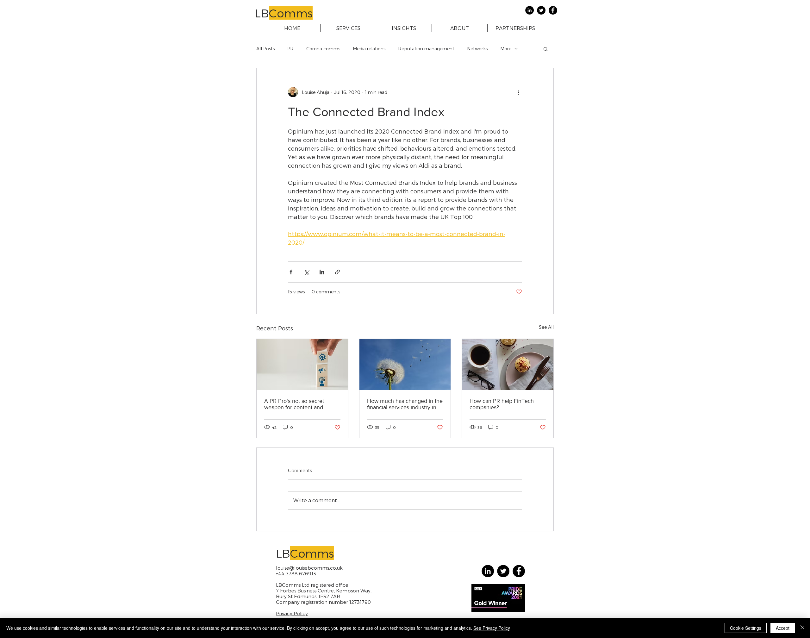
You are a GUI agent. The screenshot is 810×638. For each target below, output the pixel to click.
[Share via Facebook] (291, 272)
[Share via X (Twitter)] (306, 272)
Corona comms (323, 48)
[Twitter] (541, 10)
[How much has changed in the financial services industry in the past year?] (405, 364)
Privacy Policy (292, 613)
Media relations (369, 48)
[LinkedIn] (529, 10)
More (505, 48)
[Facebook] (553, 10)
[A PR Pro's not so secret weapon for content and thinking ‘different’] (302, 364)
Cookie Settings (745, 628)
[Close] (802, 628)
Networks (477, 48)
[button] (546, 48)
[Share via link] (337, 272)
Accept (782, 628)
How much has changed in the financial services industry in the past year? (405, 404)
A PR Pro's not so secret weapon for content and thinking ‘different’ (294, 404)
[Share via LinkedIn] (322, 272)
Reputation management (426, 48)
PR (290, 48)
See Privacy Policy (491, 628)
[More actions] (518, 92)
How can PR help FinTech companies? (502, 404)
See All (546, 327)
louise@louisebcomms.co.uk (309, 568)
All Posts (265, 48)
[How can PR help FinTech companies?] (507, 364)
